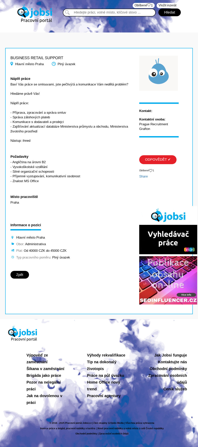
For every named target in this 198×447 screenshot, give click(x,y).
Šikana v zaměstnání (45, 369)
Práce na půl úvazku (105, 375)
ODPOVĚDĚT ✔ (158, 159)
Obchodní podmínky (168, 369)
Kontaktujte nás (172, 362)
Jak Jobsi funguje (170, 355)
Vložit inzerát (167, 5)
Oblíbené (144, 5)
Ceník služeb (175, 389)
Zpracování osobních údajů (114, 433)
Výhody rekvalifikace (106, 355)
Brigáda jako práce (43, 375)
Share (143, 176)
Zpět (19, 275)
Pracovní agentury (104, 396)
